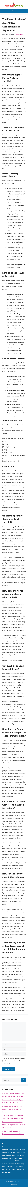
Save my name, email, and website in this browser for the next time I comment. (14, 1061)
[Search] (23, 1080)
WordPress (14, 1184)
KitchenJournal (6, 1147)
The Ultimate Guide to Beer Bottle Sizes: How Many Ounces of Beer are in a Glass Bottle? (13, 1124)
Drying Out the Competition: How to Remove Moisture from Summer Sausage (12, 1109)
